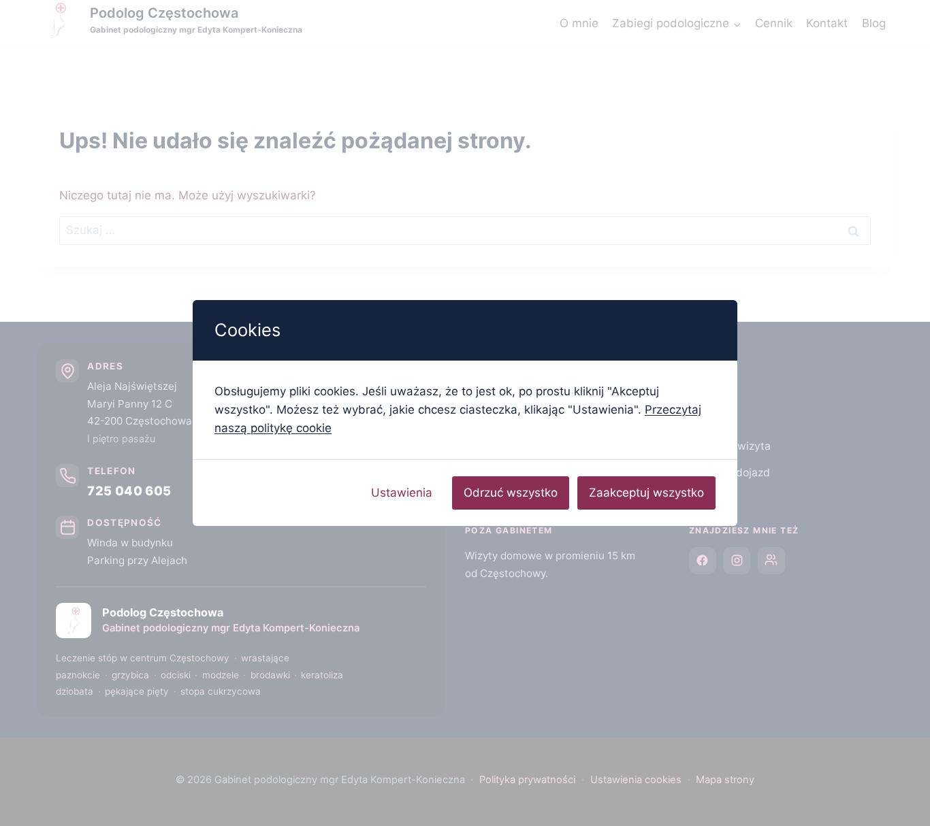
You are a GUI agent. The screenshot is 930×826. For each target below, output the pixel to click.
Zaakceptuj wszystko (646, 492)
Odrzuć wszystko (511, 492)
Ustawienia (401, 492)
